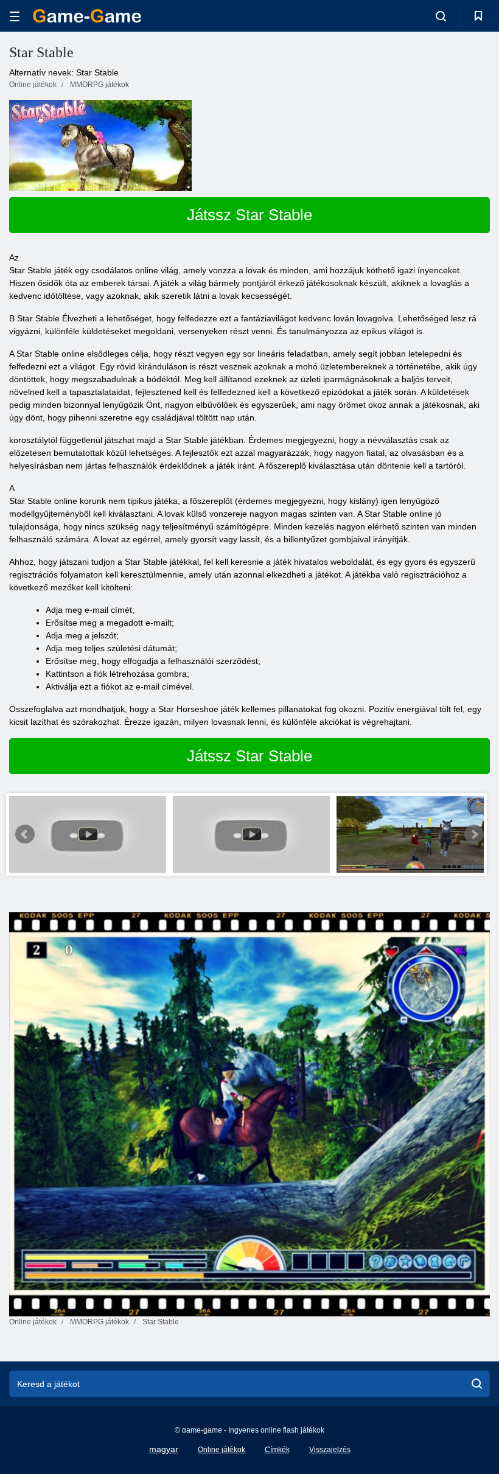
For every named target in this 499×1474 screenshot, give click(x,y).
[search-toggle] (441, 15)
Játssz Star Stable (249, 215)
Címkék (277, 1449)
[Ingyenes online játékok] (87, 16)
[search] (477, 1384)
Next (474, 834)
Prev (25, 834)
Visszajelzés (330, 1449)
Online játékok (221, 1449)
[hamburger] (14, 16)
